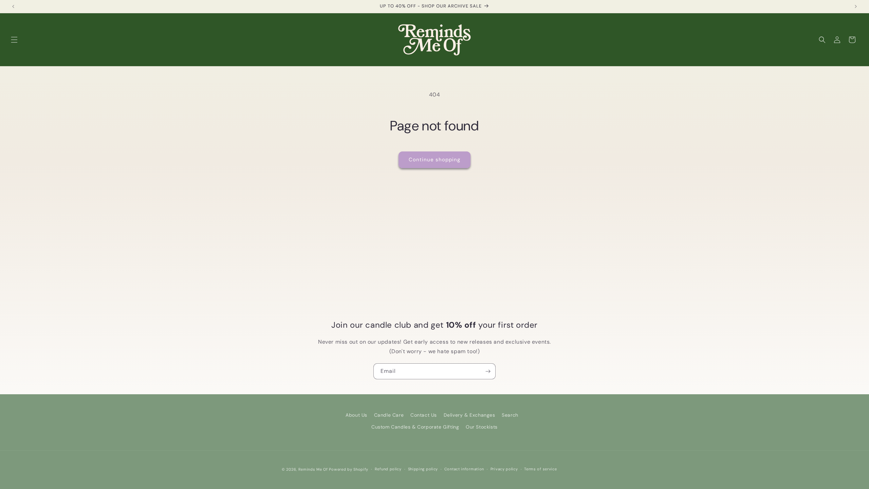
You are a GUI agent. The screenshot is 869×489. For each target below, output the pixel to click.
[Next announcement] (855, 6)
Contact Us (423, 415)
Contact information (464, 469)
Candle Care (389, 415)
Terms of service (540, 469)
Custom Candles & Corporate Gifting (415, 427)
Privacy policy (504, 469)
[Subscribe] (487, 371)
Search (510, 415)
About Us (356, 415)
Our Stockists (482, 427)
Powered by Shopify (348, 469)
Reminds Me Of (313, 469)
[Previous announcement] (13, 6)
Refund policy (388, 469)
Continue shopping (434, 159)
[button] (14, 39)
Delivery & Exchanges (469, 415)
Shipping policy (423, 469)
